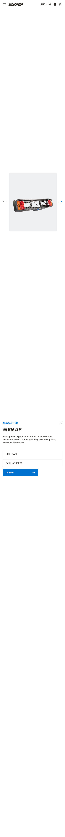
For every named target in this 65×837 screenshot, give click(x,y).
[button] (4, 202)
